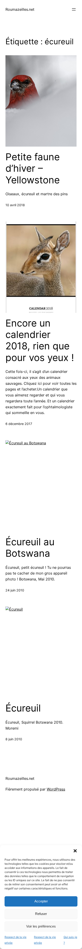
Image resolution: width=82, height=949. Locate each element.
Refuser (41, 914)
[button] (75, 851)
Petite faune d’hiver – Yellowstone (32, 168)
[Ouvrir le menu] (74, 9)
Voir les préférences (41, 926)
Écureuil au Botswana (29, 547)
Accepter (41, 901)
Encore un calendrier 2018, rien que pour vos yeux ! (39, 340)
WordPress (56, 789)
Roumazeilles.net (19, 9)
